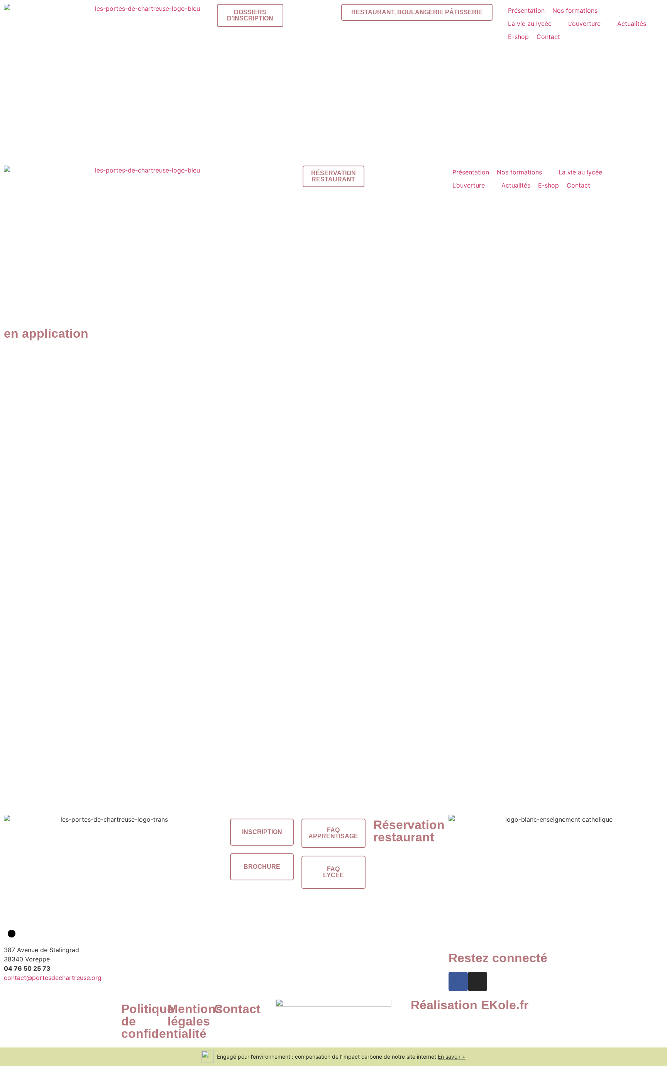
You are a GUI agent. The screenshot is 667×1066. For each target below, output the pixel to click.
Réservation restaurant (409, 831)
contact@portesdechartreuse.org (53, 977)
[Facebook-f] (458, 981)
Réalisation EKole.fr (469, 1005)
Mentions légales (195, 1015)
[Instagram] (477, 981)
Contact (237, 1009)
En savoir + (452, 1056)
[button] (579, 10)
